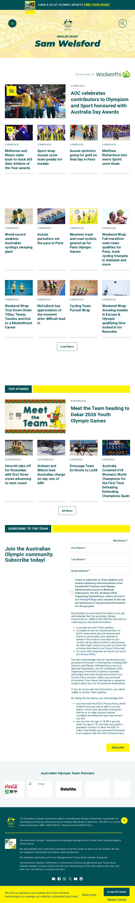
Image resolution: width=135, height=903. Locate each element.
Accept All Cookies (116, 892)
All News (67, 510)
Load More (67, 346)
